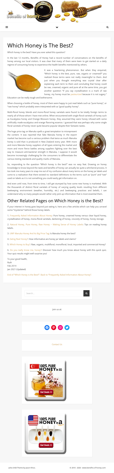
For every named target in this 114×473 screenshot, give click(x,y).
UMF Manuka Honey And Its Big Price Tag (29, 233)
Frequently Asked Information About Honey (31, 215)
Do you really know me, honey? (25, 250)
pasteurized (76, 94)
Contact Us (57, 344)
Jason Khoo (30, 467)
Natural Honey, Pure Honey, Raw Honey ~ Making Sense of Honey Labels (46, 224)
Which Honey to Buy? (20, 244)
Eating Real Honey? (19, 239)
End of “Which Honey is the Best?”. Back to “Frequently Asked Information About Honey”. (49, 274)
